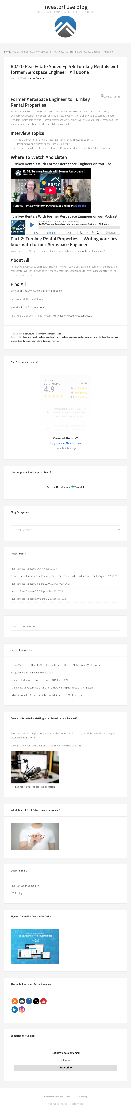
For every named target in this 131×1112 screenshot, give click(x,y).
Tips (58, 333)
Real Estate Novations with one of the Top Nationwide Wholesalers (63, 664)
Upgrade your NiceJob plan (65, 443)
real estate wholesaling (97, 337)
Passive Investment (45, 333)
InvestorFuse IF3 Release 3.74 (37, 672)
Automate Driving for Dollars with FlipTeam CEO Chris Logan (60, 687)
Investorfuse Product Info (25, 885)
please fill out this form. (23, 737)
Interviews (28, 333)
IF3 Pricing (16, 893)
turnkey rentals (51, 340)
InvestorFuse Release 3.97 (25, 591)
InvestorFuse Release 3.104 (26, 568)
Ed (12, 695)
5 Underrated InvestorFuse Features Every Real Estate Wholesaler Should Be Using (56, 576)
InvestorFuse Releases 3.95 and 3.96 (31, 598)
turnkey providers (32, 340)
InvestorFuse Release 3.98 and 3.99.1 (31, 583)
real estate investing (49, 337)
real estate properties (72, 337)
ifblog (13, 672)
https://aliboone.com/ (33, 307)
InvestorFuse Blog (65, 6)
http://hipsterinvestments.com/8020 (72, 315)
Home (7, 51)
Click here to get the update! (89, 250)
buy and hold (30, 337)
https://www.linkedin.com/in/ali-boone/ (42, 290)
